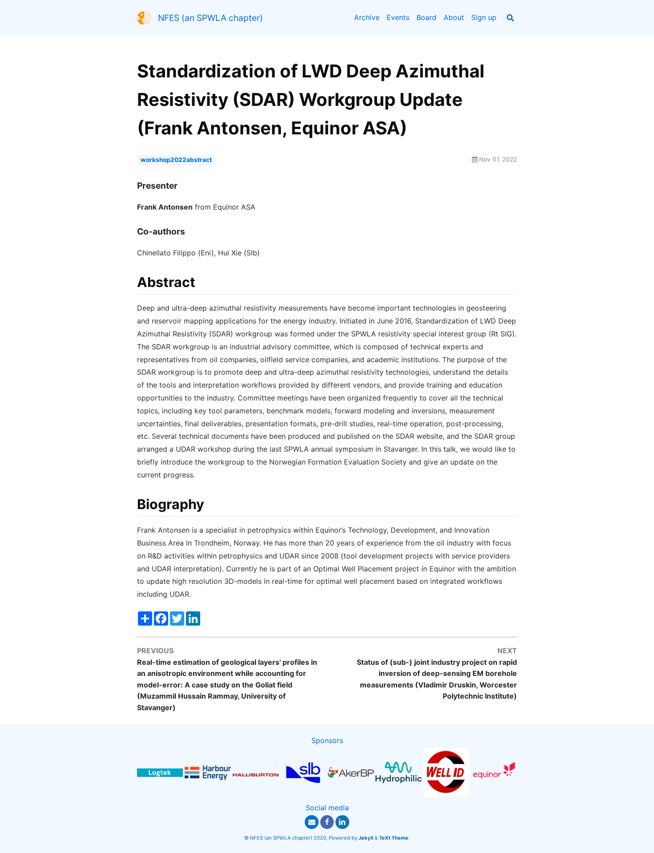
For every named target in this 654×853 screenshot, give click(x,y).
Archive (366, 17)
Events (398, 17)
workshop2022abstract (176, 159)
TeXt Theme (393, 838)
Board (426, 17)
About (454, 17)
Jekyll (366, 838)
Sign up (484, 17)
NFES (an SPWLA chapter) (210, 17)
